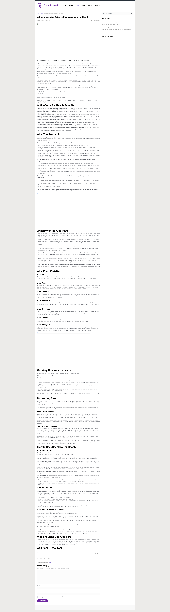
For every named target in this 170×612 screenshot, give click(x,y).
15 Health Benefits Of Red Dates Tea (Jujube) (112, 32)
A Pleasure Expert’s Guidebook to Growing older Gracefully (87, 557)
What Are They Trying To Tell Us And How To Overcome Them (116, 29)
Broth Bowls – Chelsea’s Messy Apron (111, 22)
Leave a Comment (96, 20)
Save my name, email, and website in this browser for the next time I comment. (57, 597)
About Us (71, 5)
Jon (49, 20)
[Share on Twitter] (92, 553)
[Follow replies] (50, 562)
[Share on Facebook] (94, 553)
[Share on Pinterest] (96, 553)
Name (39, 585)
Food (83, 5)
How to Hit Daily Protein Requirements (111, 24)
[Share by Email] (98, 553)
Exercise (90, 5)
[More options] (99, 553)
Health (77, 5)
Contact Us (97, 5)
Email (38, 591)
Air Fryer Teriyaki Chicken (108, 27)
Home (64, 5)
